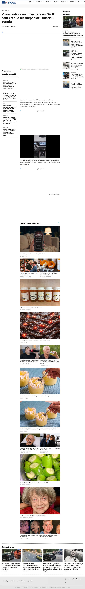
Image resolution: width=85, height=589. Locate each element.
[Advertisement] (40, 85)
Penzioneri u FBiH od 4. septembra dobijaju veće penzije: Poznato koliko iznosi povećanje (10, 120)
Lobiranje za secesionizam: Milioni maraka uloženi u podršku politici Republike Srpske (9, 108)
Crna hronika (5, 10)
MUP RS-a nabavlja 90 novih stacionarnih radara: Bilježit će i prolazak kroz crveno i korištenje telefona (9, 97)
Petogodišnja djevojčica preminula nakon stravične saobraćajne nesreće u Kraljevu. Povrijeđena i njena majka (77, 55)
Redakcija (7, 26)
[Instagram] (73, 579)
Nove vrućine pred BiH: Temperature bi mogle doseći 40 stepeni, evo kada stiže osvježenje (9, 85)
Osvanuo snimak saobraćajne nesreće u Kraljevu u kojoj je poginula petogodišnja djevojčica (77, 44)
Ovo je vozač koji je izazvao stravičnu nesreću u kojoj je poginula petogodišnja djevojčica (73, 33)
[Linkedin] (76, 579)
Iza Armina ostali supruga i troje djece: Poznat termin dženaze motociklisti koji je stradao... (76, 86)
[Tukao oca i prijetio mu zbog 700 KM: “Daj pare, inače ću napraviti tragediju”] (66, 75)
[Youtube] (65, 582)
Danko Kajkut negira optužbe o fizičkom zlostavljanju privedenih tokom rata (9, 132)
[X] (80, 579)
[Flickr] (69, 579)
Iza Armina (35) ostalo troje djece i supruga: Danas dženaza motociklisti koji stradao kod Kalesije (73, 566)
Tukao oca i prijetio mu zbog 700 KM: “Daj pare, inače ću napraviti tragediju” (77, 76)
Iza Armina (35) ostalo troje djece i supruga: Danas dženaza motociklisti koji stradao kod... (77, 66)
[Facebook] (65, 579)
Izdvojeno (5, 80)
